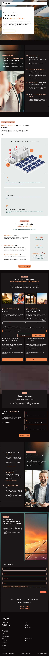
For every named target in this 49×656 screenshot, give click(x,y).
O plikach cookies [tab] (39, 322)
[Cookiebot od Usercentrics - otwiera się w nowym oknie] (41, 320)
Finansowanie (4, 642)
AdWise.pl (45, 653)
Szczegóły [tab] (24, 322)
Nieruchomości (27, 627)
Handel (26, 625)
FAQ (2, 646)
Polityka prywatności (28, 638)
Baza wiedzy (4, 645)
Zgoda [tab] (10, 322)
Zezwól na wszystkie (38, 335)
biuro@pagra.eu (25, 608)
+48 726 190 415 (24, 606)
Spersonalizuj (24, 335)
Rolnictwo (26, 628)
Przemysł (26, 624)
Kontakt (3, 648)
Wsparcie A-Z (4, 640)
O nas (3, 643)
